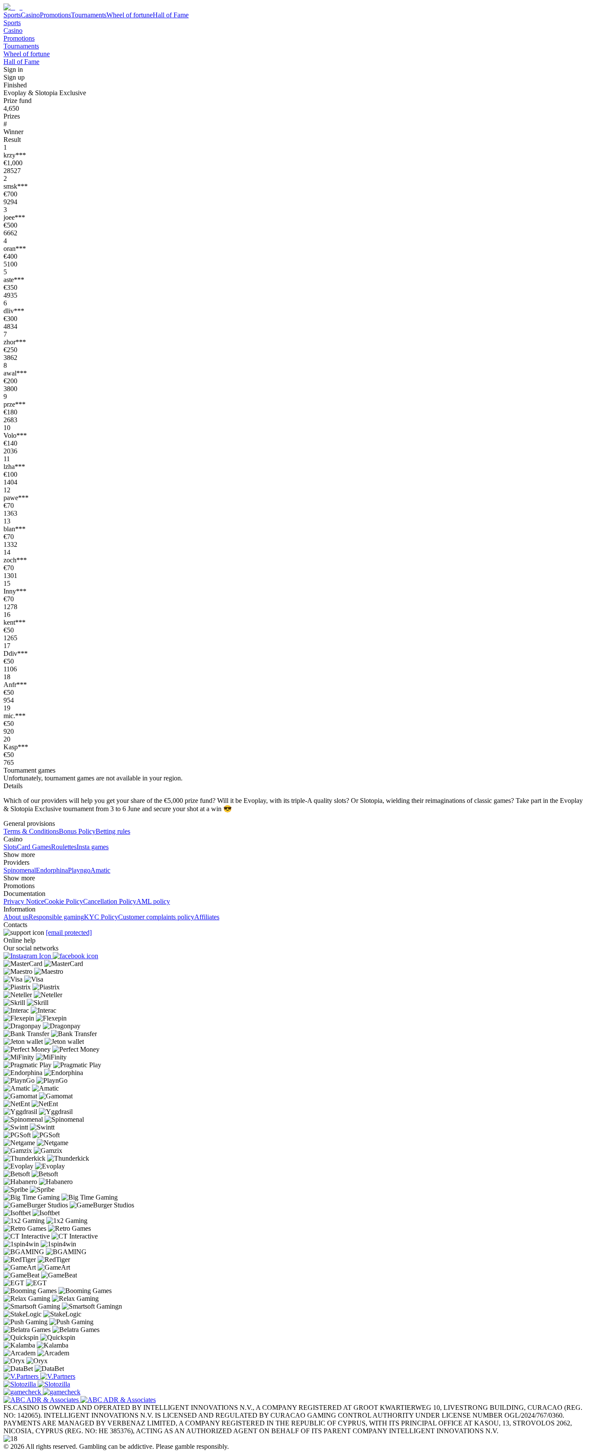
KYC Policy (101, 917)
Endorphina (52, 870)
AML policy (153, 901)
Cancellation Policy (109, 901)
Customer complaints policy (156, 917)
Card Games (34, 847)
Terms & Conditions (31, 831)
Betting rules (113, 831)
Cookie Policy (63, 901)
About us (16, 917)
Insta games (93, 847)
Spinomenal (19, 870)
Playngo (79, 870)
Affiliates (206, 917)
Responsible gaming (56, 917)
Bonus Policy (77, 831)
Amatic (100, 870)
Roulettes (64, 847)
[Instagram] (28, 956)
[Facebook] (75, 956)
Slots (10, 847)
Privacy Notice (23, 901)
